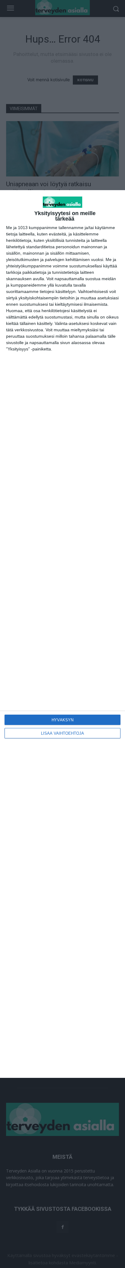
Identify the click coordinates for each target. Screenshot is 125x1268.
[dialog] (62, 634)
